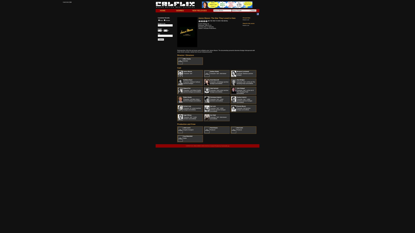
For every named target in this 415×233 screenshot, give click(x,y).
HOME (162, 11)
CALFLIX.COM (175, 5)
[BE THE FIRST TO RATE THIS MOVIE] (218, 20)
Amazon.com (246, 19)
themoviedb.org (225, 145)
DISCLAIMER (197, 145)
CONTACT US (189, 145)
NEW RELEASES (199, 11)
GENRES (180, 11)
